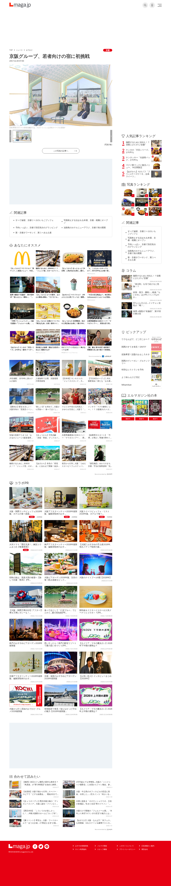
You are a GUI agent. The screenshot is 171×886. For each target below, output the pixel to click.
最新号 (128, 419)
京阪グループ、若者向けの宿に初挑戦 (49, 56)
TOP (11, 50)
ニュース (19, 50)
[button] (10, 136)
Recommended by (95, 356)
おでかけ (29, 50)
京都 (108, 50)
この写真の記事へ (60, 151)
